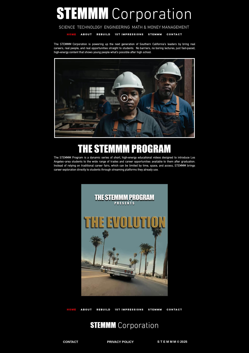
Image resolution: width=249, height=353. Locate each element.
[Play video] (124, 98)
